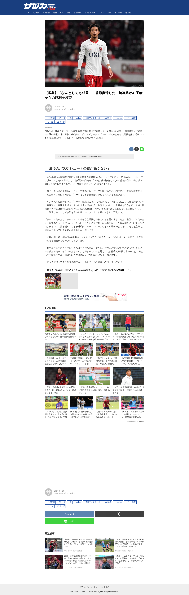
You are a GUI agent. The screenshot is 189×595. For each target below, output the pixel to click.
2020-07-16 (59, 107)
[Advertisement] (94, 454)
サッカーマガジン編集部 (64, 109)
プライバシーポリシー (89, 587)
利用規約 (105, 587)
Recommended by (132, 421)
